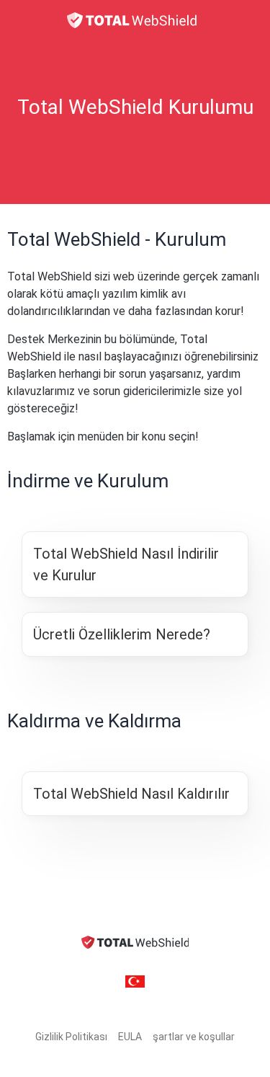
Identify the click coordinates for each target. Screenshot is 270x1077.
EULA (130, 1036)
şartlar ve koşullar (194, 1036)
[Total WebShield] (135, 20)
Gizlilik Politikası (71, 1036)
